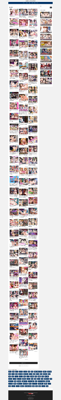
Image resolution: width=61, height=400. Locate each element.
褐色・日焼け (25, 383)
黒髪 (15, 381)
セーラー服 (10, 383)
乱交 (42, 376)
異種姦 (15, 383)
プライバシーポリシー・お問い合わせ (31, 395)
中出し (10, 371)
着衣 (24, 376)
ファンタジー (35, 383)
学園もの (44, 371)
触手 (36, 381)
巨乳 (13, 371)
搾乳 (9, 376)
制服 (29, 371)
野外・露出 (49, 371)
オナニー (21, 376)
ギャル (28, 376)
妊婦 (35, 376)
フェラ (17, 371)
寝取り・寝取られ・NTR (38, 371)
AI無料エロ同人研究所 (30, 392)
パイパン (16, 376)
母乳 (12, 376)
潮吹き (30, 383)
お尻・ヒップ (11, 381)
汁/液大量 (19, 381)
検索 (50, 7)
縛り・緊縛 (46, 376)
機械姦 (39, 376)
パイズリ (21, 371)
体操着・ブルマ (24, 381)
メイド (49, 383)
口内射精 (32, 376)
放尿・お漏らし (40, 383)
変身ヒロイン (20, 383)
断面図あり (47, 381)
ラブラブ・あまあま (41, 381)
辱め (32, 371)
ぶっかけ (25, 371)
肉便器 (46, 383)
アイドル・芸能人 (31, 381)
